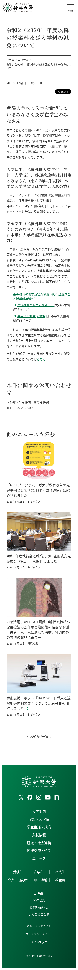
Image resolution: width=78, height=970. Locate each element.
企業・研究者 (18, 880)
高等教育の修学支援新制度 (35, 305)
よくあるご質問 (39, 914)
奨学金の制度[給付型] (32, 316)
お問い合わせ (39, 907)
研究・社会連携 (39, 842)
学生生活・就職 (39, 827)
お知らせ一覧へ (40, 736)
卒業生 (60, 872)
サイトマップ (39, 942)
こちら (41, 359)
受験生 (18, 872)
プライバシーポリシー (39, 934)
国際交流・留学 (39, 850)
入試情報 (39, 834)
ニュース (39, 858)
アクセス (39, 900)
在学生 (39, 872)
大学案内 (39, 811)
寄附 (41, 893)
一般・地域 (39, 880)
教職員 (60, 880)
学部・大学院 (39, 819)
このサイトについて (39, 926)
